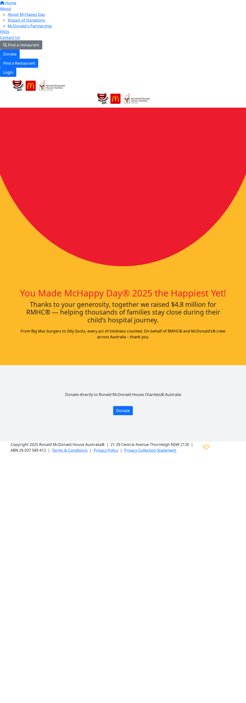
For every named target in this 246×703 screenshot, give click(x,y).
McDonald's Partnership (30, 26)
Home (10, 3)
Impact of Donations (26, 20)
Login (8, 72)
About (5, 8)
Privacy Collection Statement (150, 450)
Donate (10, 54)
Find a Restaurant (19, 63)
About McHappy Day (26, 14)
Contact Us (10, 37)
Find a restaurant (23, 45)
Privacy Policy (106, 450)
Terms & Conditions (70, 450)
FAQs (4, 31)
